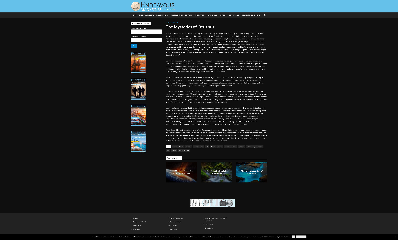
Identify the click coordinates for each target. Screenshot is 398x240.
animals (188, 147)
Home (134, 15)
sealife (174, 150)
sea (168, 150)
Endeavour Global (146, 15)
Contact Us (137, 226)
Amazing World (172, 23)
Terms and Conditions (251, 15)
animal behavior (178, 147)
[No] (395, 237)
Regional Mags (177, 15)
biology (196, 147)
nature (220, 147)
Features (188, 15)
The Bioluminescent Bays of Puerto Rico (252, 172)
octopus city (251, 147)
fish (207, 147)
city (202, 147)
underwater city (184, 150)
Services (223, 15)
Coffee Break (234, 15)
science (259, 147)
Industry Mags (162, 15)
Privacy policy (301, 237)
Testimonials (211, 15)
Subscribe (136, 229)
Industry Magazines (175, 222)
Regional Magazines (175, 218)
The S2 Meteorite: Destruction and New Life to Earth (181, 172)
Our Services (173, 226)
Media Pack (199, 15)
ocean (227, 147)
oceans (233, 147)
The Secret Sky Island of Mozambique (216, 172)
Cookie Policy (208, 224)
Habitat (213, 147)
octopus (241, 147)
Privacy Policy (208, 228)
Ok (293, 237)
